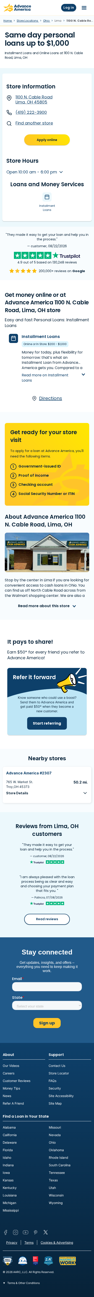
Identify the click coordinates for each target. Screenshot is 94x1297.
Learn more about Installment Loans (49, 371)
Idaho (7, 1157)
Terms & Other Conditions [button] (23, 1283)
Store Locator (59, 1073)
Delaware (10, 1142)
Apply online (47, 140)
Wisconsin (56, 1195)
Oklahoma (56, 1150)
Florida (8, 1150)
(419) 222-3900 (31, 112)
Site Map (55, 1103)
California (10, 1135)
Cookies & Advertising (57, 1242)
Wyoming (56, 1203)
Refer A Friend (13, 1103)
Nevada (55, 1135)
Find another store (34, 123)
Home (7, 21)
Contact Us (57, 1066)
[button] (47, 793)
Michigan (9, 1203)
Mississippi (11, 1210)
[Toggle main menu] (84, 8)
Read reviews (47, 919)
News (7, 1096)
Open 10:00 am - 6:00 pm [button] (32, 172)
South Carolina (59, 1165)
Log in (68, 7)
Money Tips (11, 1088)
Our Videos (11, 1066)
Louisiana (10, 1195)
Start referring (47, 723)
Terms (29, 1242)
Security (55, 1088)
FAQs (52, 1081)
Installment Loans (41, 336)
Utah (52, 1188)
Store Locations (28, 21)
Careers (8, 1073)
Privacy (11, 1242)
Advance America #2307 (29, 773)
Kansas (8, 1180)
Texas (53, 1180)
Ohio (46, 21)
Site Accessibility (61, 1096)
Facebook (5, 1232)
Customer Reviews (16, 1081)
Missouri (55, 1127)
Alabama (9, 1127)
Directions (50, 398)
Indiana (8, 1165)
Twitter (45, 1232)
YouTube (25, 1232)
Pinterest (35, 1232)
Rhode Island (58, 1157)
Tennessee (57, 1173)
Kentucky (10, 1188)
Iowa (6, 1173)
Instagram (15, 1232)
